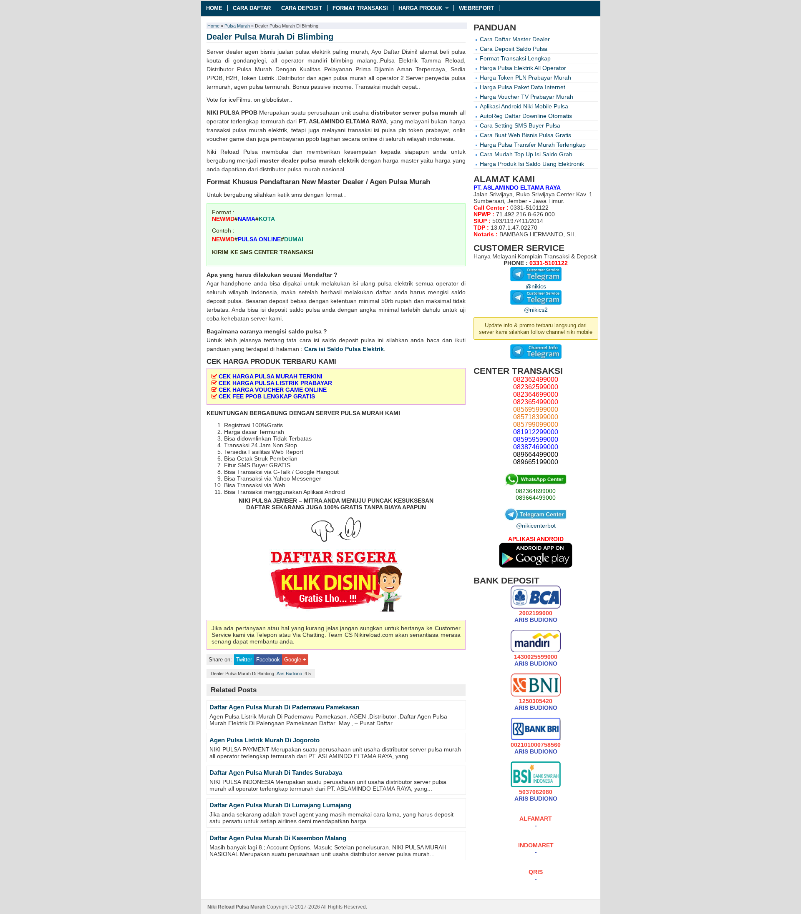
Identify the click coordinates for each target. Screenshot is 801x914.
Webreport (476, 8)
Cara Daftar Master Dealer (515, 39)
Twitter (244, 659)
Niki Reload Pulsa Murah (236, 907)
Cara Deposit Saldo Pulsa (513, 48)
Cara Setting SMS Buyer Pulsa (520, 125)
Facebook (268, 659)
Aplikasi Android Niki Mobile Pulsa (524, 106)
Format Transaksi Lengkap (515, 58)
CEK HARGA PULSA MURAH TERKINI (270, 376)
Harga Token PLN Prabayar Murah (525, 77)
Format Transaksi (360, 8)
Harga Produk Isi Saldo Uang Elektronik (532, 163)
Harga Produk (420, 8)
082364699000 (536, 491)
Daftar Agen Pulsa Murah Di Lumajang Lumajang (280, 805)
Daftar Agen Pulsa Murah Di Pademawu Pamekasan (284, 707)
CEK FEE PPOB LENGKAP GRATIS (267, 396)
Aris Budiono (289, 673)
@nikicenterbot (536, 525)
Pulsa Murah (237, 25)
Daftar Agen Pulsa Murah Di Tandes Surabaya (275, 772)
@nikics (536, 286)
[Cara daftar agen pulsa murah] (336, 582)
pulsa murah (440, 112)
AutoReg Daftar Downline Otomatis (526, 116)
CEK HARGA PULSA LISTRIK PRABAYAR (275, 383)
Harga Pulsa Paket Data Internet (522, 87)
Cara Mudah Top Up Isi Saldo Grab (526, 154)
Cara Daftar (252, 8)
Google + (295, 659)
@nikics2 (536, 309)
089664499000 (536, 497)
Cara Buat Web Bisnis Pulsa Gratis (525, 135)
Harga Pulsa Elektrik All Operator (523, 68)
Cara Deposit (301, 8)
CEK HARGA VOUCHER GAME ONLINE (273, 389)
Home (214, 8)
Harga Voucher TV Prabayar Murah (526, 96)
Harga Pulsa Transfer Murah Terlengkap (533, 144)
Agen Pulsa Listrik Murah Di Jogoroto (264, 740)
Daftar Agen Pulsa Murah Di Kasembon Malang (277, 837)
